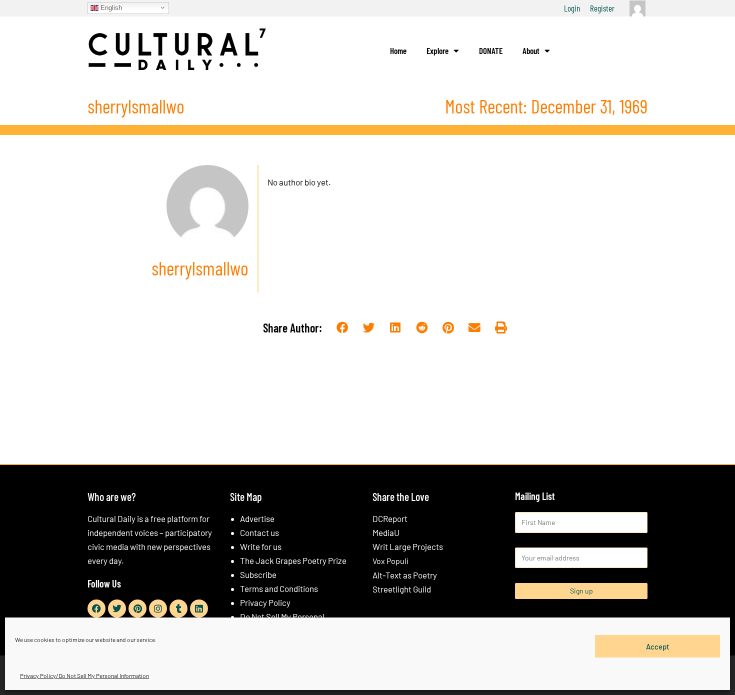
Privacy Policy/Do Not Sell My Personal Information (84, 675)
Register (602, 8)
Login (572, 8)
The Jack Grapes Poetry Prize (293, 561)
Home (398, 51)
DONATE (490, 51)
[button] (343, 328)
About (531, 51)
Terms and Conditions (279, 589)
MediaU (386, 533)
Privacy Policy (265, 603)
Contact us (259, 533)
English (110, 7)
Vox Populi (390, 561)
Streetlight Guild (401, 589)
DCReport (390, 519)
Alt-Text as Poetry (404, 575)
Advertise (257, 519)
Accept (658, 646)
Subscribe (258, 575)
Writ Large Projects (407, 547)
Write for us (261, 547)
